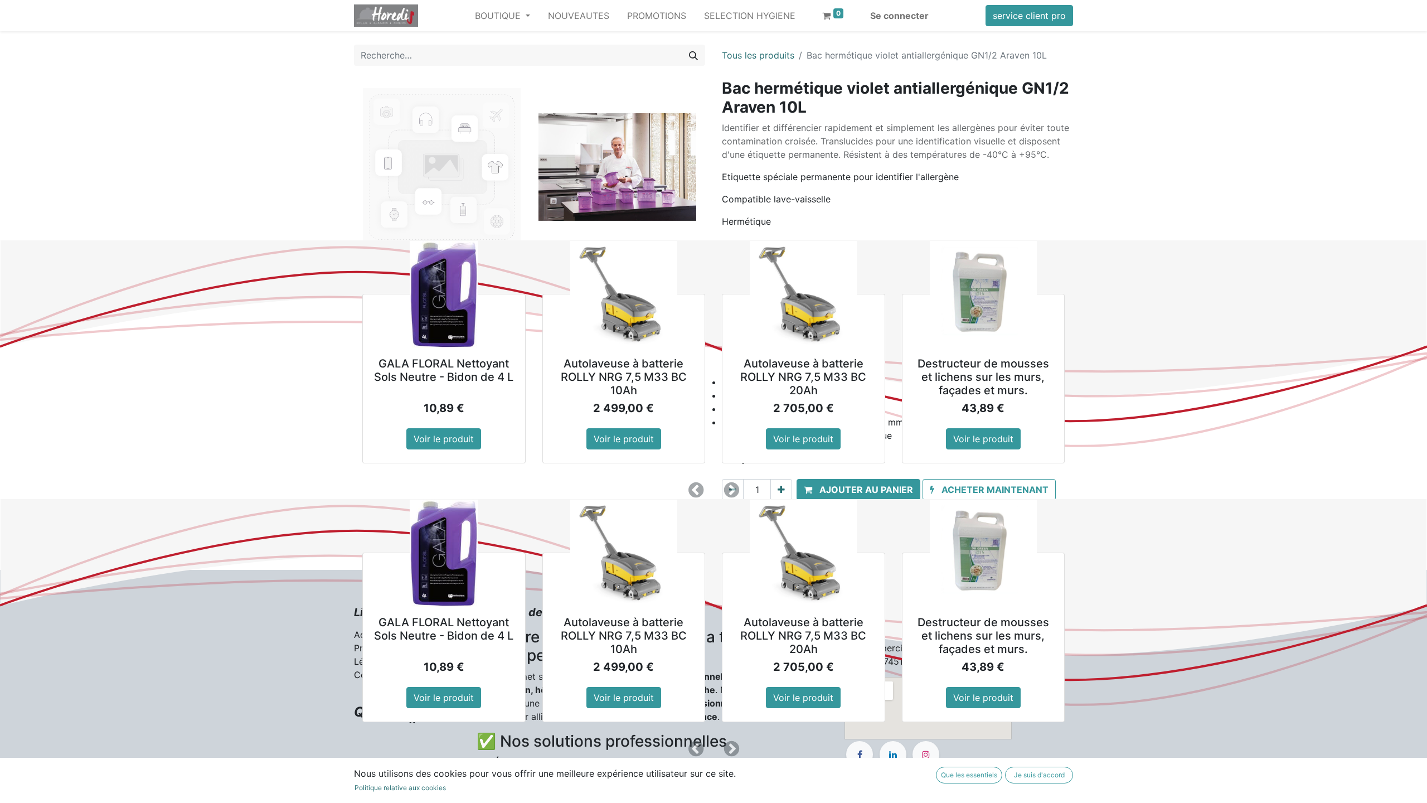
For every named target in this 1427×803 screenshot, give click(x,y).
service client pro (1029, 15)
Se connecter (899, 15)
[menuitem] (578, 15)
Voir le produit (444, 438)
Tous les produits (758, 55)
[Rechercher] (693, 55)
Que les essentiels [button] (969, 775)
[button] (696, 490)
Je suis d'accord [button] (1039, 775)
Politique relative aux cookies (400, 787)
